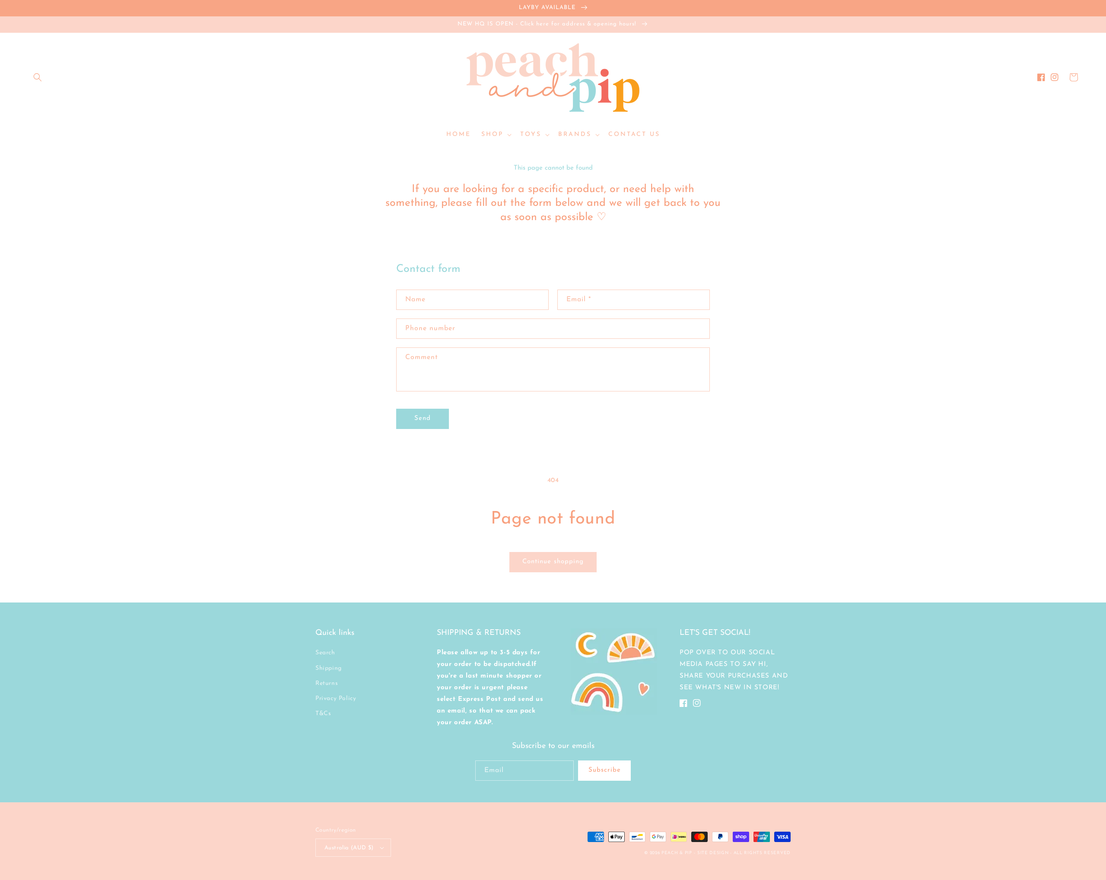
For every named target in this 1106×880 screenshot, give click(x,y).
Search (325, 653)
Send (422, 418)
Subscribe (604, 770)
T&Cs (323, 713)
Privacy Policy (335, 698)
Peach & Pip (676, 853)
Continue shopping (553, 561)
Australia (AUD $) (349, 848)
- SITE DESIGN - (713, 853)
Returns (326, 683)
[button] (37, 77)
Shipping (328, 668)
